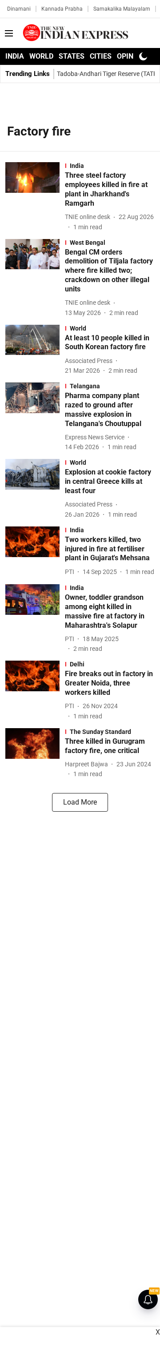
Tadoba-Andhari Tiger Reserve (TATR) (108, 73)
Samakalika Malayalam (121, 9)
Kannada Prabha (62, 9)
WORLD (41, 56)
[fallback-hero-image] (35, 196)
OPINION (131, 56)
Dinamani (19, 9)
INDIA (14, 56)
